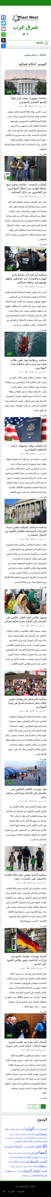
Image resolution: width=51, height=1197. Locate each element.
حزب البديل (19, 1166)
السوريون (9, 1138)
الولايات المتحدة (23, 1157)
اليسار (12, 1157)
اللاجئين (40, 1145)
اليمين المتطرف (36, 1161)
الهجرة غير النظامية (39, 1157)
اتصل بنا (11, 1191)
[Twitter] (3, 23)
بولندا (35, 1166)
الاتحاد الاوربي (18, 1138)
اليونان (22, 1161)
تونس (25, 1166)
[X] (3, 40)
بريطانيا (42, 1166)
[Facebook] (3, 17)
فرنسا (43, 1175)
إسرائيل (14, 1129)
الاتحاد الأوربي (29, 1138)
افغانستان (23, 1134)
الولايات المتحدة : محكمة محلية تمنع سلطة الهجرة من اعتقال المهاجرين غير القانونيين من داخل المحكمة (26, 188)
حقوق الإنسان (31, 1170)
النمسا (28, 1153)
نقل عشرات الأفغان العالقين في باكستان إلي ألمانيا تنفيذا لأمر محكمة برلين (26, 793)
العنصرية (17, 1141)
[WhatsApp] (3, 34)
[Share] (3, 46)
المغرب (25, 1147)
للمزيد (43, 154)
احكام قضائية (31, 1134)
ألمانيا (29, 1128)
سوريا (8, 1170)
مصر (28, 1175)
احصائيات (41, 1134)
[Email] (3, 29)
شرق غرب (25, 27)
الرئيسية (20, 1191)
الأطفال (16, 1134)
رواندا (14, 1171)
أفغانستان (43, 1129)
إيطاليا (7, 1129)
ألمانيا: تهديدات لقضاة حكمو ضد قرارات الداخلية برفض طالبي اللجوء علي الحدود (26, 960)
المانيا (31, 1146)
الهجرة (22, 1153)
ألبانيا (36, 1129)
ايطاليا (15, 1161)
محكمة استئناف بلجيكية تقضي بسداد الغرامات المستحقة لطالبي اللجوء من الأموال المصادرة (25, 531)
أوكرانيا (21, 1129)
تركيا (30, 1166)
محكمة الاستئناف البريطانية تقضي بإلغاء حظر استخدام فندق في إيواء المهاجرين (27, 703)
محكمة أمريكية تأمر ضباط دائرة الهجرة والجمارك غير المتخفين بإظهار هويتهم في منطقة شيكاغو (25, 278)
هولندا (24, 1175)
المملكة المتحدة (13, 1146)
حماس (19, 1171)
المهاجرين (38, 1152)
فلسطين (35, 1175)
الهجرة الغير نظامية (14, 1153)
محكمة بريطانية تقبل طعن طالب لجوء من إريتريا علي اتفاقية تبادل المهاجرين (28, 364)
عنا (4, 1191)
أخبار (9, 91)
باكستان (9, 1162)
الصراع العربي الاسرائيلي (34, 1141)
